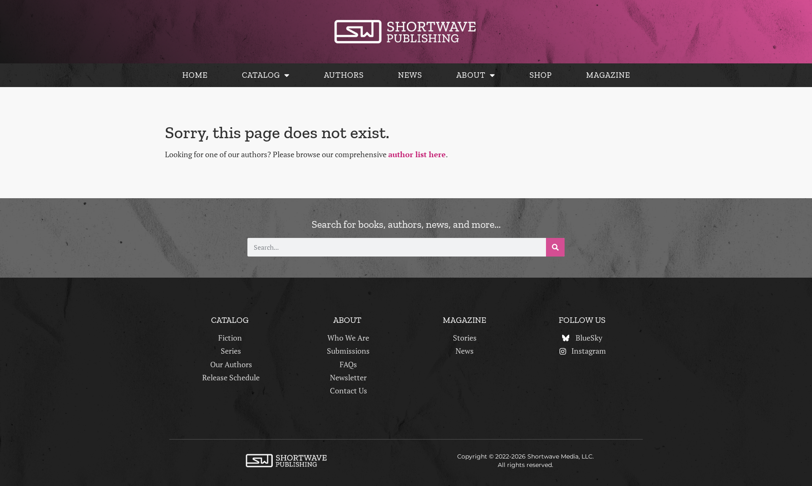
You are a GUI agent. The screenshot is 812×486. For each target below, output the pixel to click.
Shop (540, 75)
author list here (417, 154)
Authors (344, 75)
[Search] (555, 247)
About (471, 75)
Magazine (608, 75)
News (410, 75)
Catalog (261, 75)
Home (195, 75)
